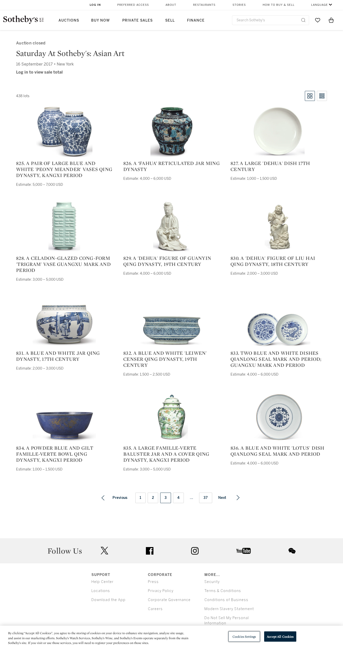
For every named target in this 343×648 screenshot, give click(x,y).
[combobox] (270, 20)
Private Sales (137, 20)
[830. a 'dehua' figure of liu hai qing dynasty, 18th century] (279, 227)
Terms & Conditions (222, 591)
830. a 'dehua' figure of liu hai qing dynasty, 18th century (273, 261)
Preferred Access (133, 5)
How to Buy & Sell (279, 5)
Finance (196, 20)
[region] (171, 637)
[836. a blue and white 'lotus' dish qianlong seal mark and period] (279, 417)
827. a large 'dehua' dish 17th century (270, 166)
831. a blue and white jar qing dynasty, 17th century (58, 356)
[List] (322, 96)
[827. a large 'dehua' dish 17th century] (279, 132)
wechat (292, 550)
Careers (155, 609)
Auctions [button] (69, 20)
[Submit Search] (303, 20)
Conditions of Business (226, 600)
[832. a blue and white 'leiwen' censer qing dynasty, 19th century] (171, 330)
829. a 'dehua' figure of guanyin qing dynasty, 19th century (167, 261)
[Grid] (310, 96)
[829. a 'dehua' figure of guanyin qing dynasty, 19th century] (171, 227)
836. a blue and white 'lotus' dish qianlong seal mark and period (277, 451)
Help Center (102, 582)
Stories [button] (239, 5)
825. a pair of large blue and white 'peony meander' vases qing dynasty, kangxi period (64, 169)
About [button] (170, 5)
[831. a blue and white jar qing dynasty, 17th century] (64, 324)
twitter (104, 551)
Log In (95, 5)
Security (212, 582)
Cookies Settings (244, 636)
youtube (243, 551)
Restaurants (204, 5)
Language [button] (319, 5)
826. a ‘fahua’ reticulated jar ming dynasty (171, 166)
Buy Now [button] (100, 20)
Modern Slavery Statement (229, 609)
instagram (195, 551)
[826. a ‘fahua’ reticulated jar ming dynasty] (171, 132)
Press (153, 582)
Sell (170, 20)
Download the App (108, 600)
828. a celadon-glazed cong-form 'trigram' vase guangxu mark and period (63, 264)
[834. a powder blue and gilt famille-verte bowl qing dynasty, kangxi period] (64, 427)
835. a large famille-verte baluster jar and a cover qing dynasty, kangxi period (166, 454)
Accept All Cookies (280, 636)
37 (205, 498)
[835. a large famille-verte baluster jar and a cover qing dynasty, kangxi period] (171, 417)
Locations (100, 591)
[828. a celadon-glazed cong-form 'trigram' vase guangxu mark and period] (64, 227)
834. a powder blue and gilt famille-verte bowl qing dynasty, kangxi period (54, 454)
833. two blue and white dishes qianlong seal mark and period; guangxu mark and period (276, 359)
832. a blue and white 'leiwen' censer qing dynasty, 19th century (165, 359)
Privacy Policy (161, 591)
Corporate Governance (169, 600)
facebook (149, 551)
